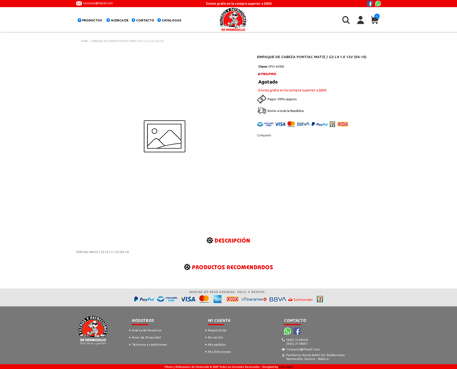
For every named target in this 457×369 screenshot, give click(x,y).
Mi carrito (215, 337)
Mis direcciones (219, 351)
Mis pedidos (217, 344)
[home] (233, 19)
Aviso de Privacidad (146, 337)
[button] (91, 21)
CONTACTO (145, 20)
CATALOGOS (171, 20)
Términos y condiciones (149, 344)
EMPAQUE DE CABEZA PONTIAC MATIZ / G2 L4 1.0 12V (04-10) (127, 41)
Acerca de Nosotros (147, 330)
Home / (85, 41)
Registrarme (217, 330)
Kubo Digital (286, 366)
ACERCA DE (120, 20)
